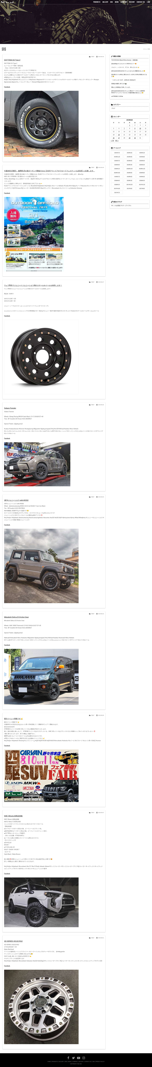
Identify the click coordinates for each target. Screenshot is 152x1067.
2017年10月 (117, 188)
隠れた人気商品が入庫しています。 (121, 87)
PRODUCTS (55, 1061)
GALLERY (61, 1061)
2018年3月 (129, 180)
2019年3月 (129, 164)
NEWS (69, 1061)
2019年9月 (129, 156)
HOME (49, 1061)
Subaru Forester (10, 408)
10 (140, 128)
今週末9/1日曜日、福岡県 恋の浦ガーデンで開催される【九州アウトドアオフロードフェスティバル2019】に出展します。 (49, 171)
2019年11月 (117, 156)
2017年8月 (142, 188)
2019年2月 (142, 164)
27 (119, 138)
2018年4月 (117, 180)
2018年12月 (130, 168)
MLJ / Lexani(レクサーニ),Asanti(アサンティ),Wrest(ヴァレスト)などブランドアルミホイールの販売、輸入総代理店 (7, 2)
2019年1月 (117, 168)
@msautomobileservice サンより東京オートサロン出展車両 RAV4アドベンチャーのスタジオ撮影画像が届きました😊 (128, 91)
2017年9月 (129, 188)
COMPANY (75, 1061)
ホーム (145, 49)
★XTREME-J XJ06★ (117, 96)
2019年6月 (129, 160)
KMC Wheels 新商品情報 (13, 816)
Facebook (7, 87)
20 (119, 135)
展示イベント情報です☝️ (13, 719)
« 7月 (112, 140)
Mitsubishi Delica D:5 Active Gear (16, 617)
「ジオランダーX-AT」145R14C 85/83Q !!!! (123, 80)
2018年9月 (129, 172)
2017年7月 (117, 192)
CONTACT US (87, 1061)
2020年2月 (129, 152)
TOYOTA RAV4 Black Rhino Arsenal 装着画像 (124, 60)
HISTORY (81, 1061)
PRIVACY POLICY (100, 1061)
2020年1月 (142, 152)
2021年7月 (117, 152)
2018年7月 (117, 176)
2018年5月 (142, 176)
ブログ (92, 56)
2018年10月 (117, 172)
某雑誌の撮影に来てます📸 (119, 83)
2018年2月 (142, 180)
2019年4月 (117, 164)
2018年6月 (129, 176)
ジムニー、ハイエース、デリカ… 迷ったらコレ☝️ (125, 67)
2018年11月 (142, 168)
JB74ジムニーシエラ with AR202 (16, 500)
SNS (66, 1061)
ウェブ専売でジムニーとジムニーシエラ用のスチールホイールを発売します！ (33, 285)
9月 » (116, 140)
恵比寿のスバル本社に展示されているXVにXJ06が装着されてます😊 (129, 75)
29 (129, 138)
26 (113, 138)
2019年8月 (142, 156)
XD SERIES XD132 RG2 (13, 941)
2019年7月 (117, 160)
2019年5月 (142, 160)
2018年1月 (117, 184)
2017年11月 (142, 184)
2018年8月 (142, 172)
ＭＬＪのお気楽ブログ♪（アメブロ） (121, 205)
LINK (93, 1061)
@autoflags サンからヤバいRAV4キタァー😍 (123, 63)
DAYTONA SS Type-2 (12, 60)
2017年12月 (130, 184)
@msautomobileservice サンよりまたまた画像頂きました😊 (128, 71)
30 (135, 138)
